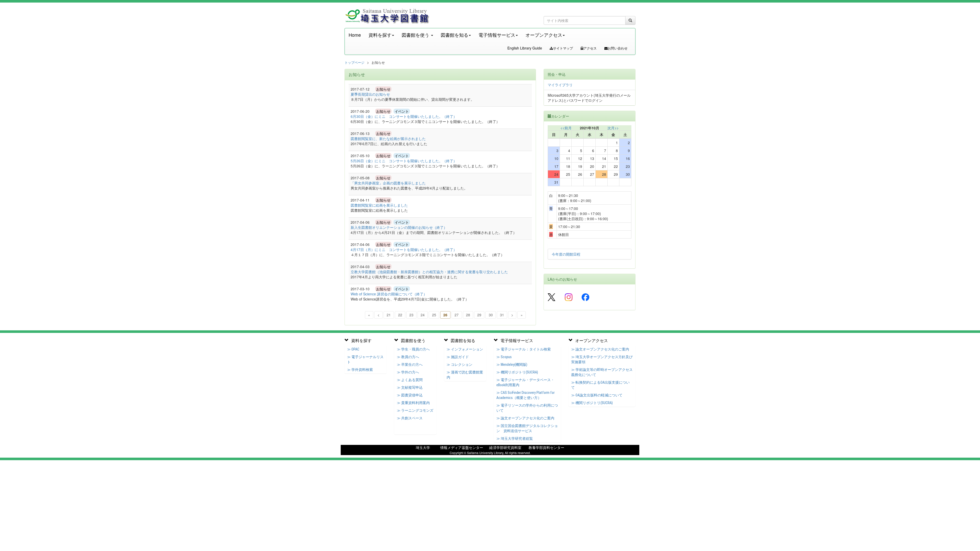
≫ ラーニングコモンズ (415, 410)
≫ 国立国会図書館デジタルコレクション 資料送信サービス (527, 428)
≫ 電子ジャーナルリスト (365, 359)
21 (389, 314)
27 (457, 314)
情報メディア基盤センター (461, 447)
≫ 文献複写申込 (410, 387)
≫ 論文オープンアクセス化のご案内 (525, 418)
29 (479, 314)
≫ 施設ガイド (458, 357)
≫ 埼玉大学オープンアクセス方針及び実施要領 (602, 359)
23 (411, 314)
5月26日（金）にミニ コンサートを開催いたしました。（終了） (404, 160)
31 (502, 314)
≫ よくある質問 (410, 380)
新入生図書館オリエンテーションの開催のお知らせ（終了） (399, 227)
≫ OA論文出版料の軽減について (596, 395)
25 (434, 314)
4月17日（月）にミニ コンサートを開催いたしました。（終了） (404, 249)
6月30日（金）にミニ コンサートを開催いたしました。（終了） (404, 116)
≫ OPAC (353, 349)
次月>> (613, 127)
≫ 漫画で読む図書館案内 (465, 374)
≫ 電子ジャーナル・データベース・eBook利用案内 (525, 382)
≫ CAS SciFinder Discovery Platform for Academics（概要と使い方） (525, 395)
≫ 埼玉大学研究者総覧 (514, 438)
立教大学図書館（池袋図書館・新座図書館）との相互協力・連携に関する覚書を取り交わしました (429, 271)
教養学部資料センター (546, 447)
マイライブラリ (560, 84)
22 (400, 314)
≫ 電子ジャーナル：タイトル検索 (523, 349)
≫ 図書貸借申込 (410, 395)
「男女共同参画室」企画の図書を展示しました (388, 182)
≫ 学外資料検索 (360, 370)
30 (491, 314)
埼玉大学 (423, 447)
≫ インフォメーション (465, 349)
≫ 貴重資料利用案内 (413, 403)
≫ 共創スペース (410, 418)
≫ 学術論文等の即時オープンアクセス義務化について (602, 372)
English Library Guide (524, 48)
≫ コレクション (459, 364)
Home (355, 34)
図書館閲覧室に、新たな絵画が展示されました (388, 138)
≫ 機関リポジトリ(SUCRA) (517, 372)
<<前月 (566, 127)
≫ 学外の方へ (408, 372)
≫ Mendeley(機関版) (511, 364)
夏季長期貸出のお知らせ (370, 94)
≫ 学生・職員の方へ (413, 349)
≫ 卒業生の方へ (410, 364)
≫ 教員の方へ (408, 357)
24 (423, 314)
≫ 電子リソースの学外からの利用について (527, 407)
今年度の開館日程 (566, 254)
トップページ (354, 62)
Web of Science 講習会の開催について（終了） (389, 293)
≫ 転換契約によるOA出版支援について (600, 385)
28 (468, 314)
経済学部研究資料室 (505, 447)
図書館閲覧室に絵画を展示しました (379, 205)
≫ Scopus (504, 357)
